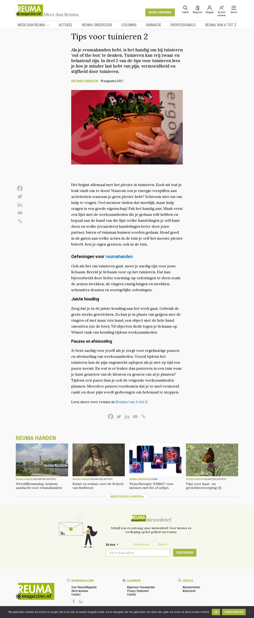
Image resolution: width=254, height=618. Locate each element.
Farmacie (153, 25)
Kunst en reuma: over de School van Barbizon (98, 486)
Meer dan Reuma (31, 25)
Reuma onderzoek (97, 25)
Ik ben (112, 544)
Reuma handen (84, 81)
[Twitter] (20, 196)
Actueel (66, 25)
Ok (216, 612)
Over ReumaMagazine (84, 587)
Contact (76, 594)
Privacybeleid (234, 612)
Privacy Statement (138, 591)
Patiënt (162, 544)
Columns (128, 25)
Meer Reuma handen (126, 496)
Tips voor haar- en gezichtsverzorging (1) (203, 486)
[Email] (20, 213)
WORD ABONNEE (160, 12)
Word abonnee (79, 591)
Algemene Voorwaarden (141, 587)
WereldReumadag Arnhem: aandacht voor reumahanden (39, 486)
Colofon (131, 594)
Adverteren (189, 591)
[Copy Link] (20, 221)
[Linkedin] (20, 204)
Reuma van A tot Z (220, 25)
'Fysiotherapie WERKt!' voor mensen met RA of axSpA (151, 486)
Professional (141, 544)
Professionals (183, 25)
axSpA (154, 479)
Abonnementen (191, 587)
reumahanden (119, 256)
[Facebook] (20, 188)
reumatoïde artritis (45, 479)
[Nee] (249, 612)
